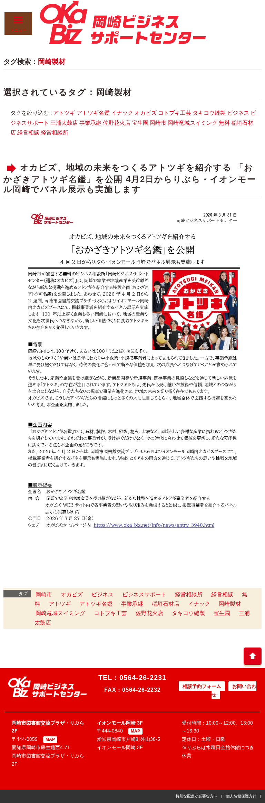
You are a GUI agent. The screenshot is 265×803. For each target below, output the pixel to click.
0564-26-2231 (142, 677)
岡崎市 (158, 123)
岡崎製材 (52, 61)
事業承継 (90, 123)
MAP (50, 739)
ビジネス (238, 113)
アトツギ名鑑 (93, 113)
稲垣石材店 (165, 604)
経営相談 (28, 132)
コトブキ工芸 (174, 113)
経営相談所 (54, 132)
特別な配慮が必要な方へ (196, 796)
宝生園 (140, 123)
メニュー (18, 30)
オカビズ (146, 113)
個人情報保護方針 (241, 796)
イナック (122, 113)
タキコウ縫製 (209, 113)
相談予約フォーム (202, 686)
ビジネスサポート (144, 594)
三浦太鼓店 (64, 123)
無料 (224, 123)
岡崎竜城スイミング (192, 123)
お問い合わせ (234, 690)
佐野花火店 (116, 123)
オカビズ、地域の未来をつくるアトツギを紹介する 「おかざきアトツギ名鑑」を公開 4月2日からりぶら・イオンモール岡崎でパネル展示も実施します (129, 178)
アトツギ (64, 113)
